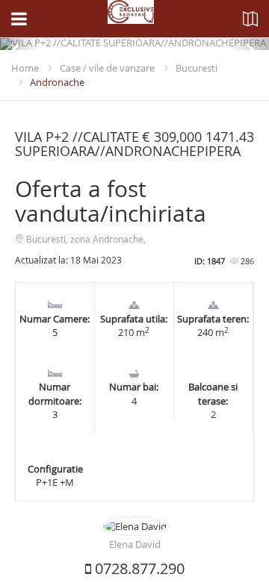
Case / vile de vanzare (107, 68)
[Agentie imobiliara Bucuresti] (131, 18)
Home (25, 68)
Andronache (57, 82)
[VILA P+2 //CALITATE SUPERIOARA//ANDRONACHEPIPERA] (134, 44)
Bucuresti (196, 68)
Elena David (135, 544)
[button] (20, 44)
